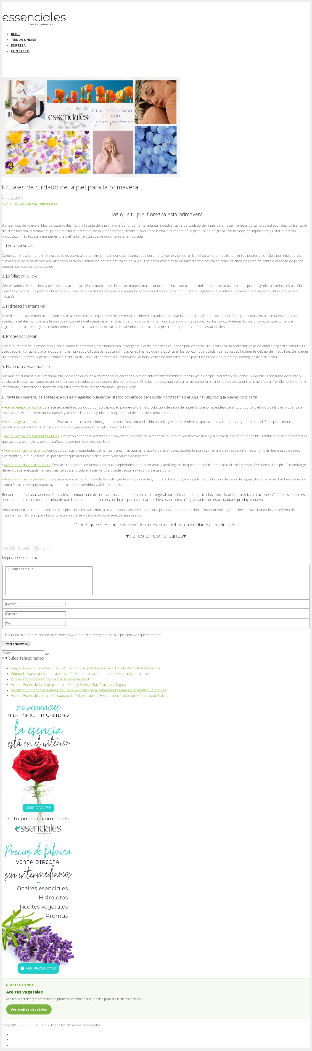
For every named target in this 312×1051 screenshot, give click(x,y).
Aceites (7, 203)
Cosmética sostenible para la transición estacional (50, 679)
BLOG (15, 34)
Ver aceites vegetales (29, 1009)
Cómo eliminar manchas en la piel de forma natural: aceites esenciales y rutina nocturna (80, 673)
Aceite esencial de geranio (24, 479)
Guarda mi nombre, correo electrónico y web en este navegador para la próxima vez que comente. (84, 634)
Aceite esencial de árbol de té (27, 464)
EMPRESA (18, 45)
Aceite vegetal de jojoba (22, 407)
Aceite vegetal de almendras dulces (31, 436)
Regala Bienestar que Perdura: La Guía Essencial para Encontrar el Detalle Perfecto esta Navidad (86, 668)
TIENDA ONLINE (23, 39)
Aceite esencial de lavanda (24, 450)
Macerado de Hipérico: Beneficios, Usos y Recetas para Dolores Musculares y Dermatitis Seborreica (89, 690)
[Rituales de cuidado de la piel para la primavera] (91, 175)
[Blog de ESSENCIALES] (34, 25)
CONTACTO (20, 51)
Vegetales (20, 203)
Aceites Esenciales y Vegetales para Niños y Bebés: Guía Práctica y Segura (68, 684)
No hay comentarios (42, 203)
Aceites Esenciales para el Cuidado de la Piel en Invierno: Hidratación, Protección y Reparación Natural (90, 695)
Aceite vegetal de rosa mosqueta (30, 421)
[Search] (47, 654)
